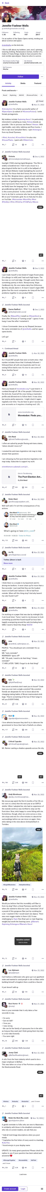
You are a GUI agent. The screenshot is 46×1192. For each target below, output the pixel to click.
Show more (8, 563)
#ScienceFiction (32, 95)
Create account (10, 1189)
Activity (8, 83)
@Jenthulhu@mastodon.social (12, 28)
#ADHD (21, 95)
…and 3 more (6, 1163)
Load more (23, 1174)
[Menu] (42, 77)
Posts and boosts (9, 90)
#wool (5, 95)
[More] (42, 144)
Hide (40, 207)
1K (14, 35)
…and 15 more (35, 1101)
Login (23, 1189)
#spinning (13, 95)
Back (7, 3)
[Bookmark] (32, 144)
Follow (20, 77)
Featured (37, 83)
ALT (41, 255)
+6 (41, 95)
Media (23, 83)
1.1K (4, 35)
